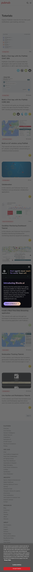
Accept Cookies (17, 568)
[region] (16, 557)
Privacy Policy (7, 560)
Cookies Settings (16, 564)
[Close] (29, 266)
